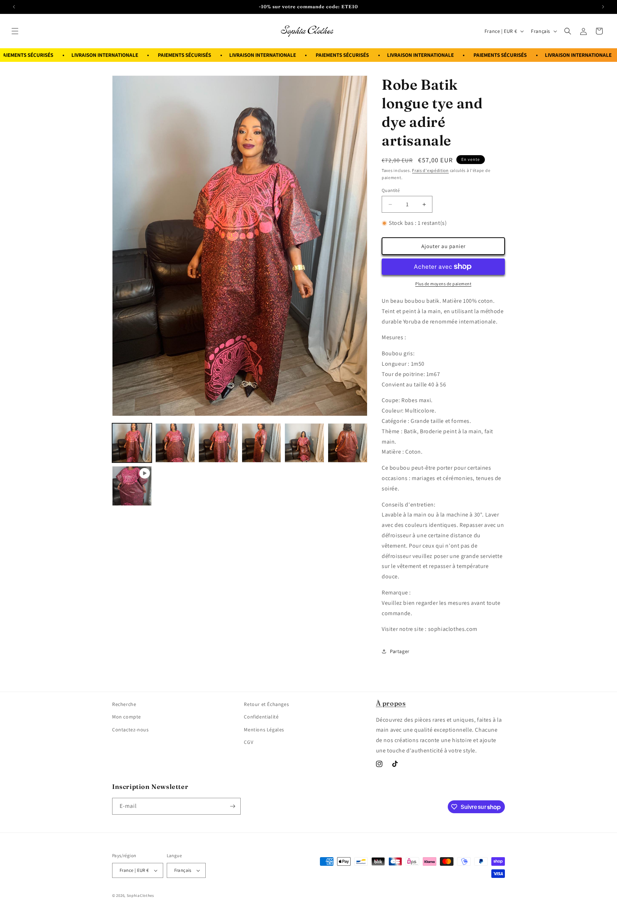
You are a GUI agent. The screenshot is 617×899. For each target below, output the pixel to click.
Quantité (391, 190)
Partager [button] (400, 651)
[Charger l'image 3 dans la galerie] (218, 443)
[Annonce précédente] (14, 7)
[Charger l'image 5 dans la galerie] (304, 443)
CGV (248, 742)
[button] (15, 31)
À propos (391, 703)
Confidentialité (261, 716)
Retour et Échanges (266, 704)
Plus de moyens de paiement (443, 283)
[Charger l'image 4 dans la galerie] (261, 443)
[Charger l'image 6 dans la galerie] (347, 443)
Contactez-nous (130, 729)
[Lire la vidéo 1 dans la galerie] (132, 486)
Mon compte (126, 716)
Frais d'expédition (430, 170)
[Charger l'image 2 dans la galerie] (175, 443)
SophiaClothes (140, 895)
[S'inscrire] (232, 806)
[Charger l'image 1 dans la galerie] (132, 443)
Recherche (124, 704)
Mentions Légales (264, 729)
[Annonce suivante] (603, 7)
